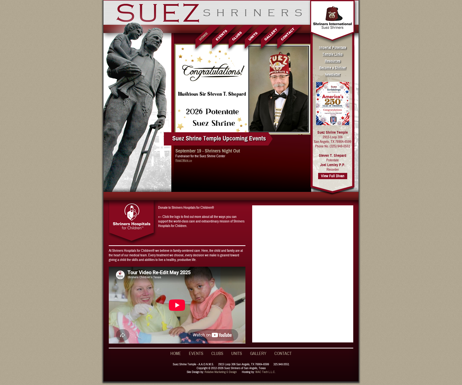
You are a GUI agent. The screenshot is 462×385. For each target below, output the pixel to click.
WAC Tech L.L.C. (265, 372)
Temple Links (332, 54)
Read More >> (183, 160)
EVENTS (196, 353)
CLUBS (217, 353)
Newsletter (332, 74)
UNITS (236, 353)
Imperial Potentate (332, 47)
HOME (175, 353)
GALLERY (258, 353)
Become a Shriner (332, 67)
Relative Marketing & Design (221, 372)
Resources (332, 61)
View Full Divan (332, 176)
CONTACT (283, 353)
